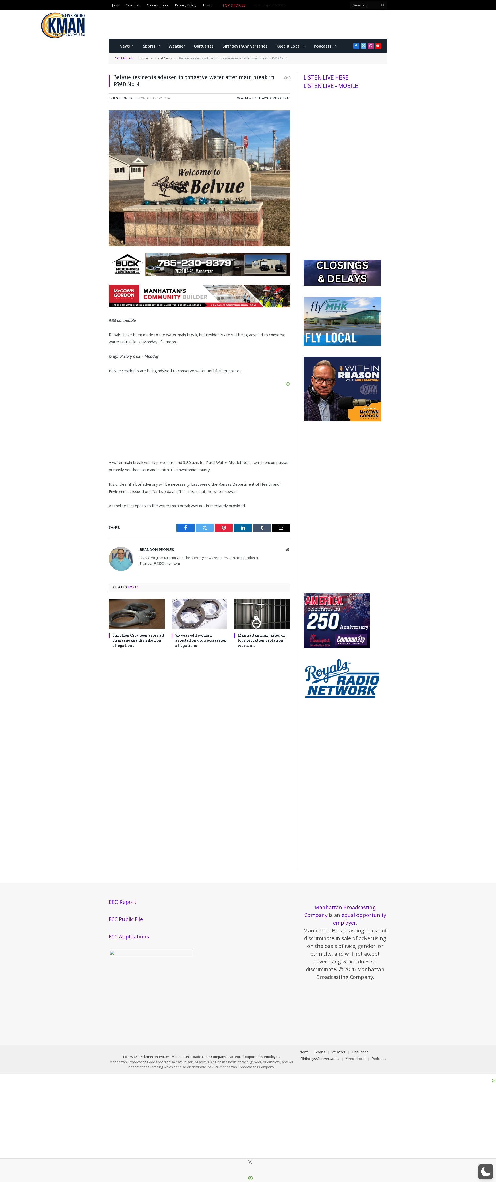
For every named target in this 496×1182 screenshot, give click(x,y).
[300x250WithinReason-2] (342, 420)
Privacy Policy (185, 5)
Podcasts (322, 46)
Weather (177, 46)
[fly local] (342, 344)
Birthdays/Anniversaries (245, 46)
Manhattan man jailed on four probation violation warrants (262, 640)
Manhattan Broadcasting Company (199, 1056)
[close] (250, 1162)
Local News (244, 98)
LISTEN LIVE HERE (326, 77)
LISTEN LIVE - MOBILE (331, 85)
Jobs (115, 5)
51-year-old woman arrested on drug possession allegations (201, 640)
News (125, 46)
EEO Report (122, 901)
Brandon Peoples (126, 98)
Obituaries (204, 46)
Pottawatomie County (272, 98)
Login (207, 5)
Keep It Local (288, 46)
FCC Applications (129, 936)
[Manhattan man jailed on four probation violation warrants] (262, 614)
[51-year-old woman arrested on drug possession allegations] (200, 614)
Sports (149, 46)
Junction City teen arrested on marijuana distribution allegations (138, 640)
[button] (485, 1171)
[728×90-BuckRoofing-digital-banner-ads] (199, 274)
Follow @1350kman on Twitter (146, 1056)
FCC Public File (126, 919)
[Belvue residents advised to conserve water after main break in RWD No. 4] (199, 245)
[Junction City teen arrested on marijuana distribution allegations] (137, 614)
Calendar (133, 5)
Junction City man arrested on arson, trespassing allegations (299, 5)
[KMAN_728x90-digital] (199, 305)
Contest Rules (157, 5)
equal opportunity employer (257, 1056)
